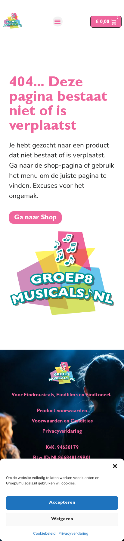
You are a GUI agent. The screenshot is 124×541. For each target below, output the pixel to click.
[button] (115, 466)
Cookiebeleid (44, 533)
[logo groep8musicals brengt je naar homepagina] (12, 21)
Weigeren (62, 519)
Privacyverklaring (73, 533)
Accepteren (62, 503)
